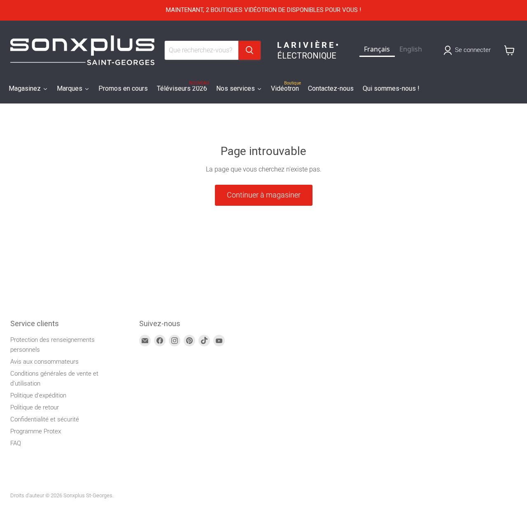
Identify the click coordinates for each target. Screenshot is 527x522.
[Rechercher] (249, 50)
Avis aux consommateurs (44, 361)
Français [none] (377, 49)
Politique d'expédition (38, 395)
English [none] (410, 49)
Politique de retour (34, 407)
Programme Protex (35, 431)
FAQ (15, 443)
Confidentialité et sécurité (44, 419)
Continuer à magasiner (264, 194)
